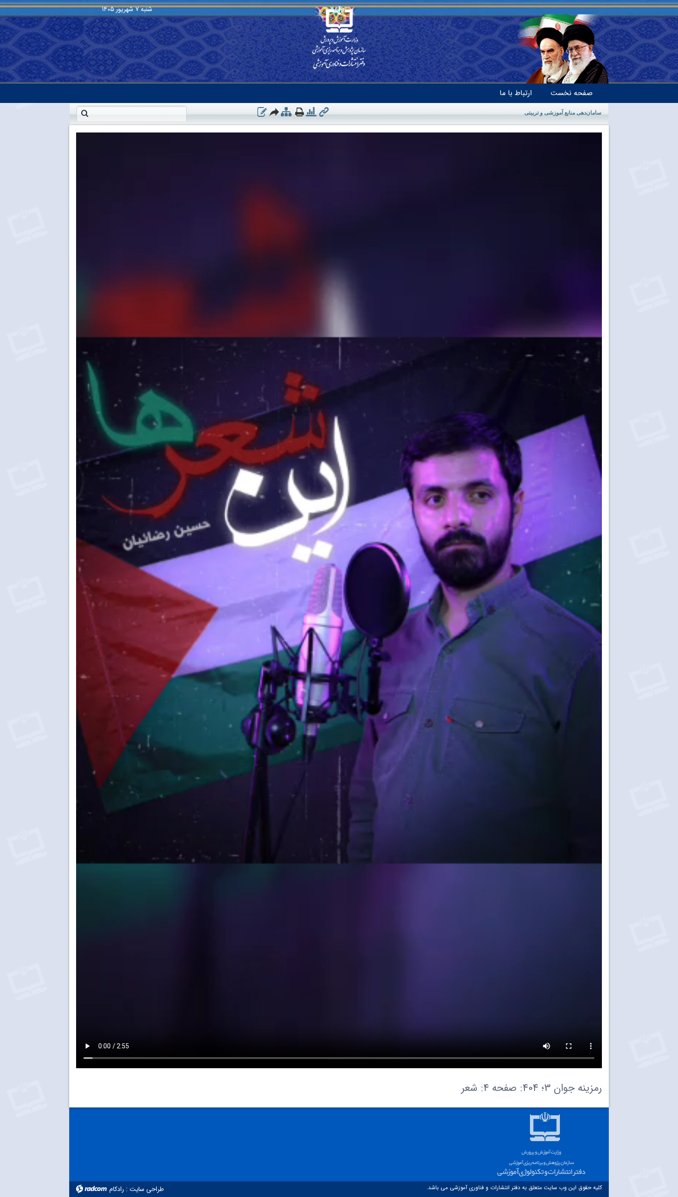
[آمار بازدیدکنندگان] (311, 112)
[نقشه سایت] (286, 112)
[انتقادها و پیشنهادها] (262, 112)
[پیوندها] (324, 112)
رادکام (116, 1189)
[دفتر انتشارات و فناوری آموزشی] (339, 34)
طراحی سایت (147, 1189)
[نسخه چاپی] (299, 112)
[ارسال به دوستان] (274, 112)
